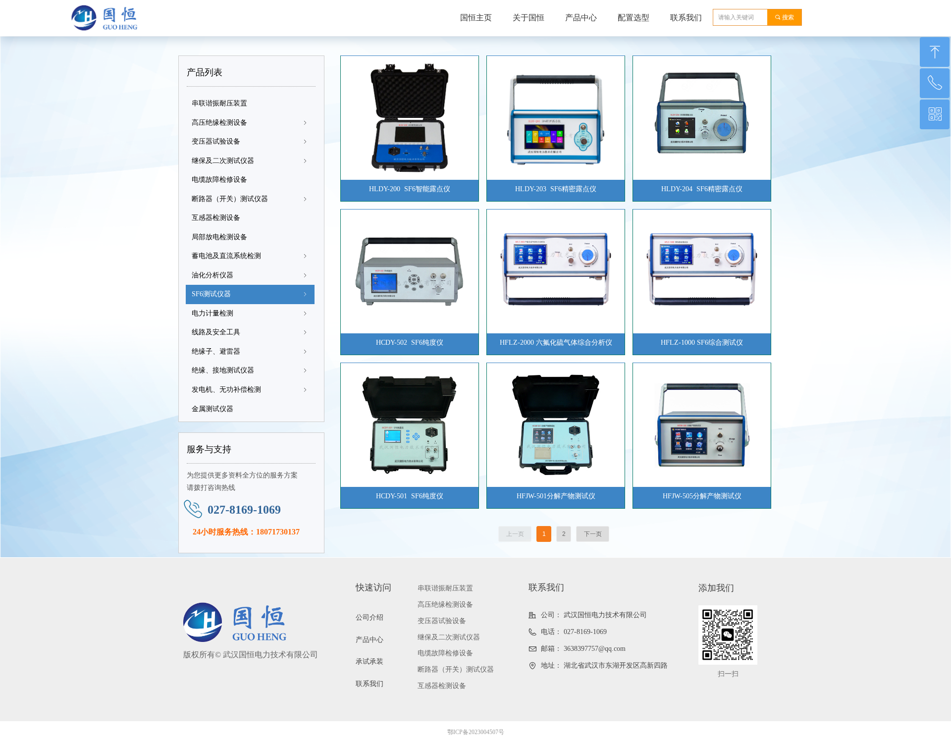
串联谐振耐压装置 (219, 103)
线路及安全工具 (250, 332)
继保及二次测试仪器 (250, 160)
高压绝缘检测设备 (250, 122)
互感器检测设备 (216, 217)
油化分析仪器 (250, 275)
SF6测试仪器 (250, 294)
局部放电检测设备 (219, 237)
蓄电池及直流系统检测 (250, 256)
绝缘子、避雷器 (250, 351)
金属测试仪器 (212, 409)
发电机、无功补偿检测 (250, 389)
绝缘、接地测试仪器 (250, 370)
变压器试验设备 (250, 141)
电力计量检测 (250, 313)
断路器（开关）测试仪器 (250, 199)
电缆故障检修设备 (219, 179)
